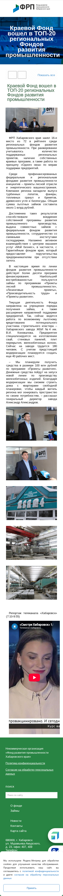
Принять (31, 888)
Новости (16, 820)
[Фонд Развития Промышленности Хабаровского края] (31, 8)
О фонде (16, 805)
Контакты (16, 825)
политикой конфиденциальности (40, 871)
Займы (14, 810)
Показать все (46, 75)
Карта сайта (18, 831)
